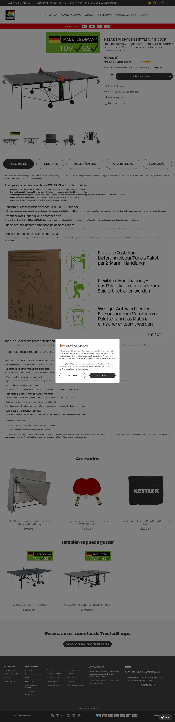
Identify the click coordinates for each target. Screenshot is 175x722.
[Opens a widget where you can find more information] (165, 717)
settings (73, 375)
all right (102, 375)
